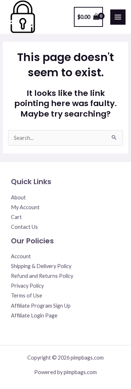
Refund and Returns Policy (42, 276)
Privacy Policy (27, 286)
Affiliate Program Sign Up (41, 306)
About (18, 197)
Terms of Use (26, 295)
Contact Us (24, 227)
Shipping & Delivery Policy (41, 266)
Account (21, 256)
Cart (16, 217)
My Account (25, 207)
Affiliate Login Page (34, 315)
